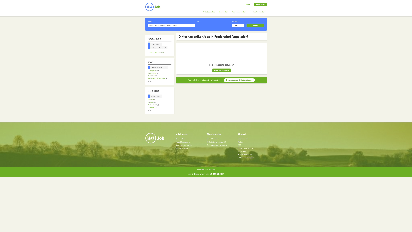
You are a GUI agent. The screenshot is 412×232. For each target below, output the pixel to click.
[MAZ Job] (152, 7)
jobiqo (212, 169)
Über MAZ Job (243, 139)
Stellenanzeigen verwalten (217, 145)
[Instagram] (150, 148)
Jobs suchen (223, 12)
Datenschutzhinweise (246, 148)
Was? (149, 22)
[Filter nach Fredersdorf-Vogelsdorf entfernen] (149, 67)
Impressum (242, 151)
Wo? (198, 22)
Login (248, 4)
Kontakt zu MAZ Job (245, 154)
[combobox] (171, 25)
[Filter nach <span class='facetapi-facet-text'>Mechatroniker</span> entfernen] (149, 44)
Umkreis (235, 22)
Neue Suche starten (221, 70)
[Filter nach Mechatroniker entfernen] (149, 96)
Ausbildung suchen (239, 12)
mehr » (150, 81)
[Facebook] (147, 148)
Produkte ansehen (213, 139)
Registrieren (260, 4)
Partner (240, 142)
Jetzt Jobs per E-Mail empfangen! (241, 80)
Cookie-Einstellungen (246, 157)
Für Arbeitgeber (259, 12)
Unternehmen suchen (184, 145)
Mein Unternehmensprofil (216, 142)
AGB (239, 145)
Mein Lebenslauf (209, 12)
